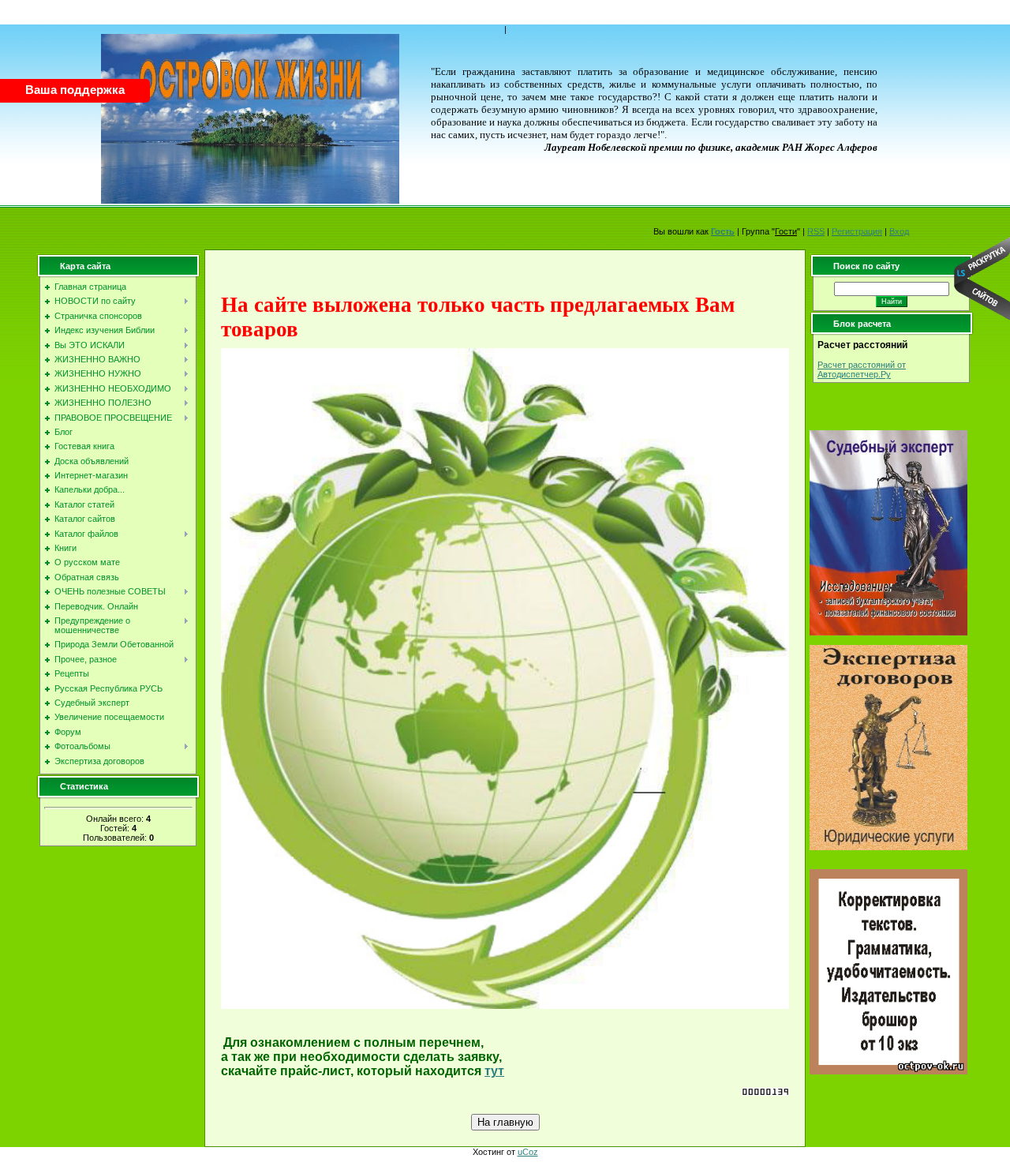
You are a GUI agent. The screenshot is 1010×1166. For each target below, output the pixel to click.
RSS (816, 231)
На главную (505, 1122)
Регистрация (857, 231)
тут (494, 1071)
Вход (899, 231)
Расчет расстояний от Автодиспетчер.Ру (861, 369)
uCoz (528, 1152)
